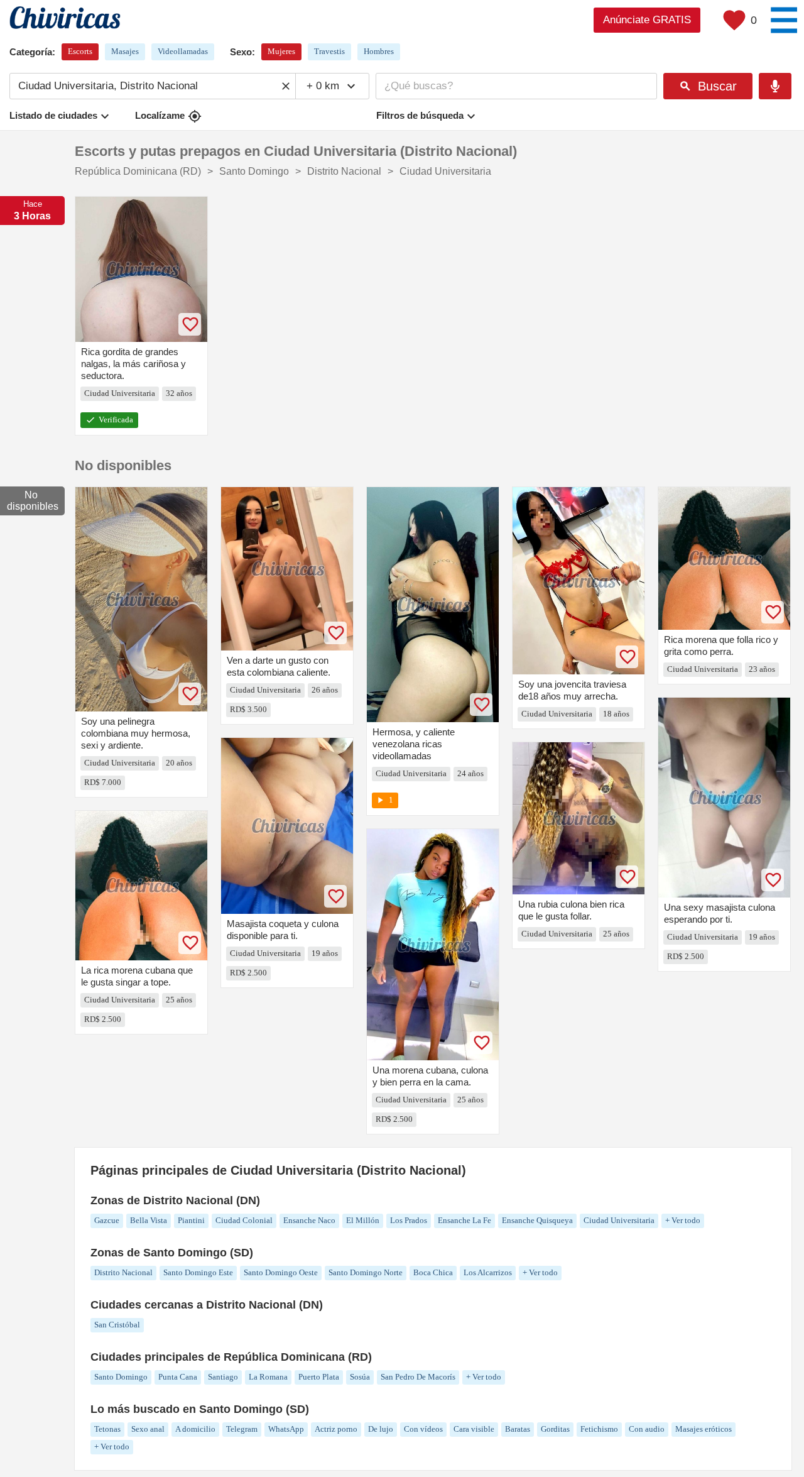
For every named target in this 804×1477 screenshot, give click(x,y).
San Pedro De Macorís (418, 1376)
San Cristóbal (117, 1324)
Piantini (191, 1220)
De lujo (380, 1429)
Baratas (517, 1429)
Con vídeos (423, 1429)
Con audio (647, 1429)
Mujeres (281, 51)
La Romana (268, 1376)
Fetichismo (599, 1429)
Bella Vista (148, 1220)
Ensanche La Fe (464, 1220)
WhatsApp (286, 1429)
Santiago (223, 1376)
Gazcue (106, 1220)
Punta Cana (177, 1376)
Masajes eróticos (703, 1429)
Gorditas (555, 1429)
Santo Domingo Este (198, 1272)
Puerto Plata (318, 1376)
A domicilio (195, 1429)
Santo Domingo (121, 1376)
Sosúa (360, 1376)
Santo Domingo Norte (366, 1272)
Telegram (242, 1429)
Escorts (80, 51)
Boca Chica (433, 1272)
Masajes (125, 51)
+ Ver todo (682, 1220)
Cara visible (474, 1429)
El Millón (362, 1220)
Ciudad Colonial (244, 1220)
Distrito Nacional (123, 1272)
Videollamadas (183, 51)
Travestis (329, 51)
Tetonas (107, 1429)
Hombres (379, 51)
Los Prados (408, 1220)
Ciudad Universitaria (619, 1220)
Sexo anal (148, 1429)
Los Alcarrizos (488, 1272)
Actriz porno (336, 1429)
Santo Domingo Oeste (281, 1272)
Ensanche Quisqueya (537, 1220)
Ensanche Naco (309, 1220)
